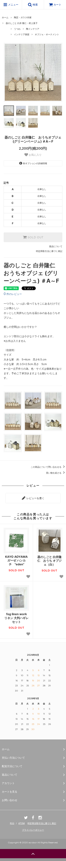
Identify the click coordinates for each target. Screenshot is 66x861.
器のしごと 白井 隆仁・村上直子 (22, 23)
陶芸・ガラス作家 (23, 17)
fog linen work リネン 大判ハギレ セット (16, 618)
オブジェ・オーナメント (47, 34)
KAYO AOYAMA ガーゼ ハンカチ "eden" (17, 560)
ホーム (5, 17)
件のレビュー (13, 293)
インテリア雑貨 (21, 34)
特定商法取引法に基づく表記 (41, 823)
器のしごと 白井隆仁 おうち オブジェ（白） (49, 560)
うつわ (17, 28)
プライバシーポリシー (33, 830)
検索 (35, 4)
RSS (12, 823)
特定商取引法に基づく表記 (49, 251)
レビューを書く (35, 498)
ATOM (21, 823)
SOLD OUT (35, 237)
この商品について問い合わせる (46, 467)
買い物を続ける (54, 472)
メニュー (12, 4)
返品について (55, 246)
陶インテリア (32, 28)
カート (57, 4)
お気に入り (35, 154)
